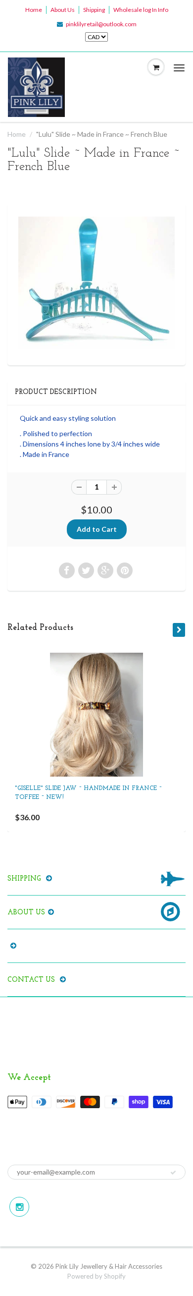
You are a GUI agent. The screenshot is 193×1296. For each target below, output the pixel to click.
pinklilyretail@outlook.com (101, 24)
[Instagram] (19, 1207)
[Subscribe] (173, 1173)
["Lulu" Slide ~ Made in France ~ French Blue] (96, 283)
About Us (62, 9)
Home (33, 9)
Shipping (94, 9)
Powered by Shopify (96, 1276)
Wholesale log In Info (140, 9)
